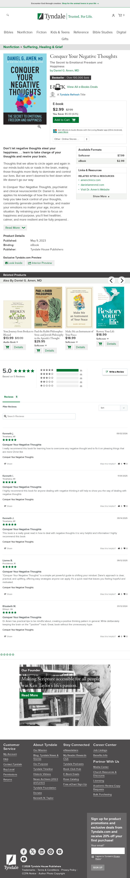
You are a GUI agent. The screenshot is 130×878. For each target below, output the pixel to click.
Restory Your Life (105, 331)
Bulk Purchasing (102, 794)
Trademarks (28, 870)
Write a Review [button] (116, 372)
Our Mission (40, 750)
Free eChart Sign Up (75, 784)
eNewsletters (70, 750)
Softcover (39, 345)
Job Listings (100, 750)
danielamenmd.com (92, 185)
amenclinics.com (91, 180)
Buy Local (9, 769)
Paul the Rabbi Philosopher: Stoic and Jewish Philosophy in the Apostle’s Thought (48, 335)
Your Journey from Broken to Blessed (18, 333)
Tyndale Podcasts (73, 764)
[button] (120, 464)
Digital (121, 32)
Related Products (14, 275)
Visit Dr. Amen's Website (95, 189)
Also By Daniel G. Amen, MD (22, 280)
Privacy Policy (68, 870)
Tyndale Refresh (70, 94)
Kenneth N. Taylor (43, 798)
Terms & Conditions (48, 870)
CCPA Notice (29, 873)
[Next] (122, 280)
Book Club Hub (72, 769)
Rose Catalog (71, 779)
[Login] (113, 15)
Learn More (63, 132)
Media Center (101, 767)
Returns (7, 779)
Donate (37, 793)
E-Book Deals (71, 774)
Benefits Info (100, 755)
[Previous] (111, 280)
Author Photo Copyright (52, 873)
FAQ (5, 759)
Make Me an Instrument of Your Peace (79, 333)
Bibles (8, 32)
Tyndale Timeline (43, 769)
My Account (10, 754)
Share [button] (9, 464)
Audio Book (9, 342)
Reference (81, 32)
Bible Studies (103, 32)
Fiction (42, 32)
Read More (29, 695)
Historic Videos (42, 774)
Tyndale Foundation (44, 787)
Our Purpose (40, 764)
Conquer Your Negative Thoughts (18, 457)
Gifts (65, 39)
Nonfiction (24, 32)
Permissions (10, 774)
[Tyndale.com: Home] (65, 17)
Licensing (98, 780)
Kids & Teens (60, 32)
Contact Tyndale (12, 764)
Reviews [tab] (8, 396)
